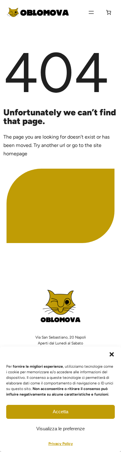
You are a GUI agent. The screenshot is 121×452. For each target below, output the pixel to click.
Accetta (60, 411)
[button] (112, 354)
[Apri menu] (91, 12)
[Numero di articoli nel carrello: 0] (108, 12)
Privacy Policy (60, 443)
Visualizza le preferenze (60, 428)
